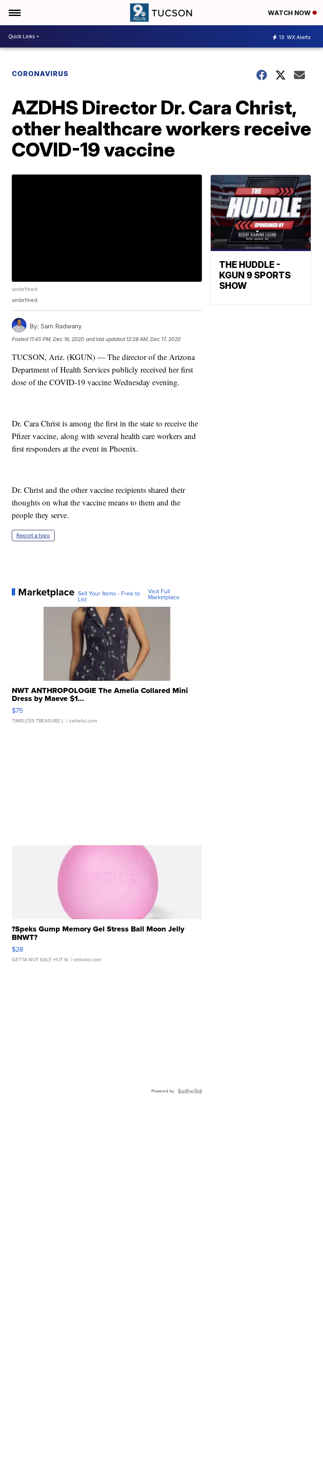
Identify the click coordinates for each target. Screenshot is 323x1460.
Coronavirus (40, 73)
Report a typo (33, 535)
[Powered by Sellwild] (189, 1091)
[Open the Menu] (14, 12)
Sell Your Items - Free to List (109, 597)
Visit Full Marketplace (164, 594)
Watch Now (290, 13)
